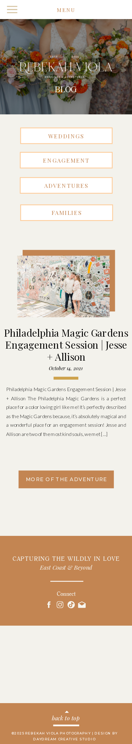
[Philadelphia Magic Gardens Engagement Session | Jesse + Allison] (63, 286)
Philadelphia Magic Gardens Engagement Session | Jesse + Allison (66, 344)
